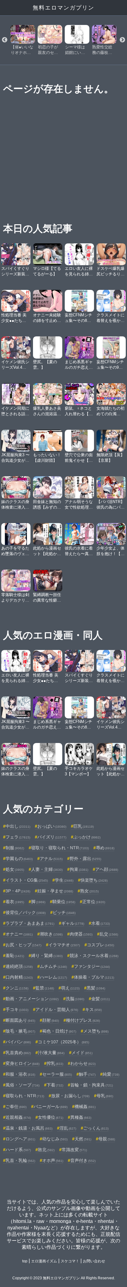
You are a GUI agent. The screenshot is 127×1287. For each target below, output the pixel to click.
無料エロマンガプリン (63, 8)
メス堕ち (96, 1031)
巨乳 (83, 826)
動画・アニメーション (32, 998)
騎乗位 (63, 901)
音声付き (83, 1160)
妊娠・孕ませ (55, 890)
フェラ (18, 836)
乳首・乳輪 (20, 1160)
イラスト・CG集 (27, 880)
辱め (105, 847)
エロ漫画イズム (44, 1261)
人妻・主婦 (47, 869)
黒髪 (96, 987)
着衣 (15, 901)
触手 (87, 1074)
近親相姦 (18, 1117)
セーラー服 (57, 1074)
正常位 (93, 901)
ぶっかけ (86, 836)
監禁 (44, 987)
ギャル (72, 923)
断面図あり (20, 1020)
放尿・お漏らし (70, 1095)
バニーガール (51, 1106)
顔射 (50, 1020)
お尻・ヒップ (23, 944)
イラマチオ (64, 944)
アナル (51, 858)
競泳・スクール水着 (94, 955)
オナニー (19, 934)
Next (122, 40)
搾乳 (55, 1063)
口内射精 (19, 977)
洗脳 (75, 998)
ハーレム (53, 977)
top (24, 1261)
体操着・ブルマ (94, 977)
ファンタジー (92, 966)
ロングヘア (20, 1138)
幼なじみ (55, 1138)
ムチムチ (53, 966)
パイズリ (51, 836)
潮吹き (51, 934)
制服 (15, 847)
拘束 (79, 869)
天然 (83, 1138)
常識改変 (74, 1149)
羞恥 (15, 955)
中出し (18, 826)
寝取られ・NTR (25, 1095)
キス (93, 1009)
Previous (5, 40)
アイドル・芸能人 (56, 1009)
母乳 (104, 1095)
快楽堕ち (94, 880)
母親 (106, 1138)
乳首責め (18, 1052)
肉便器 (81, 934)
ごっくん (96, 1128)
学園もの (19, 858)
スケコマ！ (70, 1261)
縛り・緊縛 (47, 955)
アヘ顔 (106, 869)
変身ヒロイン (22, 1063)
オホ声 (52, 1160)
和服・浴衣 (20, 1074)
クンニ (17, 987)
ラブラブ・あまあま (30, 923)
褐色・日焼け (59, 1031)
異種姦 (80, 1117)
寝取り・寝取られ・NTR (60, 847)
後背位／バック (26, 912)
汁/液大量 (51, 1052)
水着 (100, 923)
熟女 (89, 890)
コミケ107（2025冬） (63, 1041)
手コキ (17, 1009)
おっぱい (51, 826)
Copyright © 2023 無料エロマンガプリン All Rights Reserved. (63, 1278)
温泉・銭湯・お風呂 (29, 1128)
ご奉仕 (16, 1106)
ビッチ (64, 912)
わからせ (83, 1063)
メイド (82, 1052)
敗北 (46, 1149)
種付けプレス (83, 1020)
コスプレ (100, 944)
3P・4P (18, 890)
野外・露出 (85, 858)
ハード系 (18, 1149)
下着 (55, 1084)
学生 (64, 880)
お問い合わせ (94, 1261)
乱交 (109, 934)
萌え (70, 987)
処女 (15, 869)
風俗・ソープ (22, 1084)
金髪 (100, 998)
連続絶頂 (19, 966)
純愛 (111, 1074)
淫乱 (67, 1128)
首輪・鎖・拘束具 (91, 1084)
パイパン (18, 1041)
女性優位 (50, 1117)
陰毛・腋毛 (20, 1031)
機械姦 (85, 1106)
